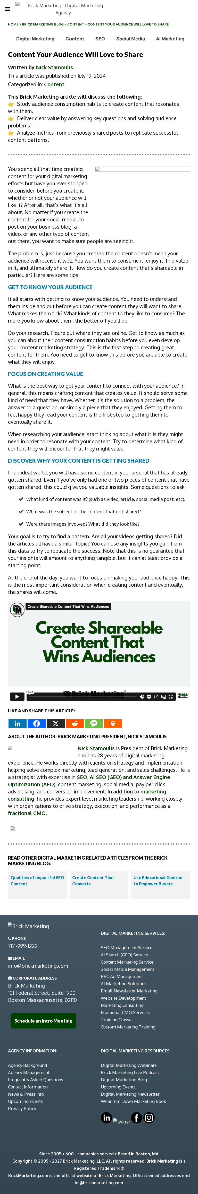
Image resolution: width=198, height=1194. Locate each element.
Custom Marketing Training (128, 1026)
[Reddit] (75, 723)
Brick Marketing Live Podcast (130, 1072)
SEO (100, 38)
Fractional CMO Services (125, 1012)
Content (75, 24)
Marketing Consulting (122, 1005)
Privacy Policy (22, 1108)
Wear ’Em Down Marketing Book (133, 1101)
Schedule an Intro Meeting (43, 1021)
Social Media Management (127, 969)
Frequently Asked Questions (35, 1079)
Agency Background (27, 1065)
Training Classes (117, 1019)
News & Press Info (26, 1094)
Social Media (130, 38)
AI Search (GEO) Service (124, 954)
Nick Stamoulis (54, 67)
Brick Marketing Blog (43, 24)
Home (13, 24)
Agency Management (29, 1072)
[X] (56, 723)
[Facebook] (37, 723)
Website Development (123, 998)
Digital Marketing (35, 38)
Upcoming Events (25, 1101)
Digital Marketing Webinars (129, 1065)
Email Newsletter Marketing (129, 990)
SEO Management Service (126, 947)
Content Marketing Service (127, 962)
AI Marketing (170, 38)
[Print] (113, 723)
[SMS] (94, 723)
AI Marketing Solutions (123, 983)
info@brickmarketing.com (38, 965)
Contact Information (28, 1086)
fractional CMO (27, 813)
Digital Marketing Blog (124, 1079)
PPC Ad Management (122, 976)
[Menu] (7, 9)
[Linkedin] (18, 723)
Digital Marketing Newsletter (130, 1094)
